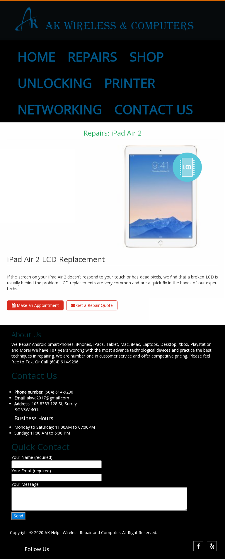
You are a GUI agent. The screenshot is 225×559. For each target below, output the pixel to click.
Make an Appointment (37, 305)
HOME (36, 56)
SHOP (146, 56)
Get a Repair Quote (94, 305)
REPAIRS (92, 56)
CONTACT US (153, 109)
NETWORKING (60, 109)
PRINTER (129, 83)
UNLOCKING (55, 83)
